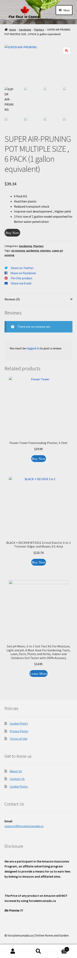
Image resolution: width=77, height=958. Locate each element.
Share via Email (21, 283)
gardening (32, 250)
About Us (16, 771)
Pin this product (22, 278)
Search (38, 951)
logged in (32, 348)
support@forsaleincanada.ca (24, 826)
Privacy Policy (19, 731)
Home (12, 29)
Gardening (25, 29)
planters (45, 250)
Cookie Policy (19, 723)
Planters (39, 29)
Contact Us (17, 779)
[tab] (39, 299)
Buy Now (12, 232)
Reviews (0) (12, 299)
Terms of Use (18, 739)
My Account (13, 951)
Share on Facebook (23, 273)
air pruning (18, 250)
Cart (59, 948)
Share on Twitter (22, 268)
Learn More (38, 673)
